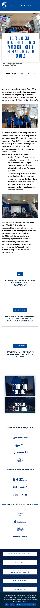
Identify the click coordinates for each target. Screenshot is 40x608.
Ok (7, 605)
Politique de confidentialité (26, 605)
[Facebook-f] (22, 5)
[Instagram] (28, 5)
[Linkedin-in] (34, 5)
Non (12, 605)
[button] (22, 73)
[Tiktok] (31, 5)
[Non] (37, 600)
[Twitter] (25, 5)
